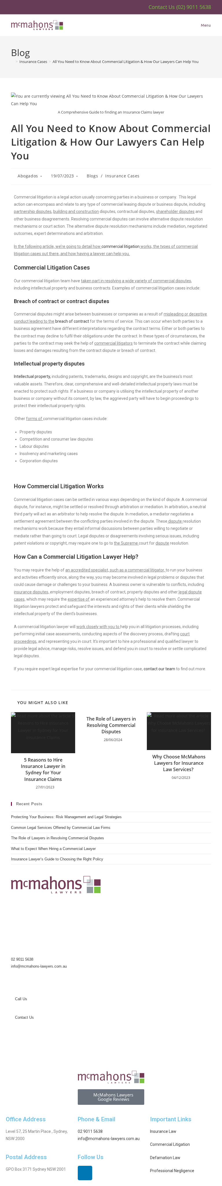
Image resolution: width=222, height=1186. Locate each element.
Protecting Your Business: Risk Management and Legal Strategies (66, 817)
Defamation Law (165, 1157)
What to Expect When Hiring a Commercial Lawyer (53, 849)
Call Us (20, 999)
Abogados (28, 176)
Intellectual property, (33, 376)
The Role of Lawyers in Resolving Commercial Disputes (111, 725)
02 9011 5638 (22, 959)
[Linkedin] (85, 1173)
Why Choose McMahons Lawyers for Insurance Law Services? (179, 763)
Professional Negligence (172, 1170)
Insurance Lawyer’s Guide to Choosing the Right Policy (57, 859)
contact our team (159, 669)
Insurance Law (163, 1131)
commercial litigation (120, 246)
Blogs (92, 176)
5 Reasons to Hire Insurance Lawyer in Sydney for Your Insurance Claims (43, 769)
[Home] (12, 61)
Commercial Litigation (170, 1144)
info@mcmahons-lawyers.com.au (39, 966)
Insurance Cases (122, 176)
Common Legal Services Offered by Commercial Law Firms (60, 827)
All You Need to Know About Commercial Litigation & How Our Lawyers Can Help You (126, 61)
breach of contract (72, 321)
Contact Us (24, 1017)
